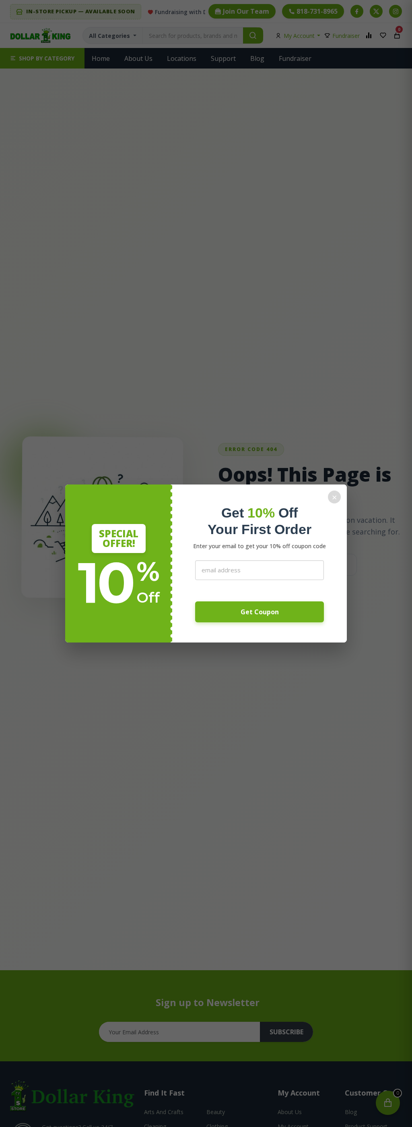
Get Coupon (260, 611)
